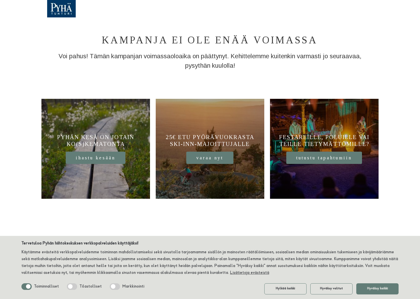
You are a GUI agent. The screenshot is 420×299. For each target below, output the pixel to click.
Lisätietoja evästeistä (249, 273)
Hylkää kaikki (285, 288)
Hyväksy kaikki (377, 288)
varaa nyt (209, 157)
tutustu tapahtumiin (324, 157)
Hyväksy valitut (331, 288)
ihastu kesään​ (95, 157)
